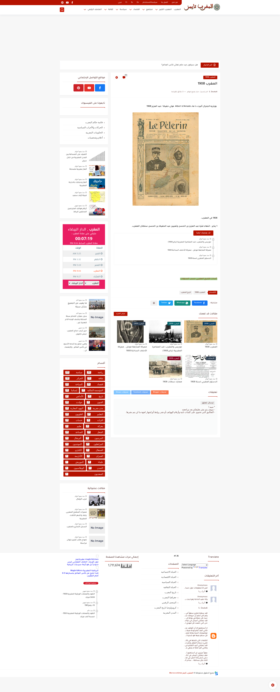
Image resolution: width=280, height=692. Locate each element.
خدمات (74, 420)
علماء (96, 462)
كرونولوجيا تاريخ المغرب (165, 607)
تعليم (73, 426)
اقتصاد (136, 9)
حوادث (74, 402)
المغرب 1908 (211, 347)
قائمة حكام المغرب (94, 122)
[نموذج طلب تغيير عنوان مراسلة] (97, 541)
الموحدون (74, 444)
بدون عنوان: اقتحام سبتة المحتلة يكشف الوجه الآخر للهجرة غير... (76, 319)
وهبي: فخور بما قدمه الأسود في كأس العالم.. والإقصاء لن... (75, 347)
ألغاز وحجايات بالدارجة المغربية (78, 184)
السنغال (95, 450)
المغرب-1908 (210, 77)
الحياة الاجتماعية (168, 572)
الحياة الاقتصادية (168, 577)
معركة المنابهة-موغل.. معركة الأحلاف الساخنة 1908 (189, 250)
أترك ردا (201, 591)
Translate (203, 568)
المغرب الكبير (165, 9)
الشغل (95, 432)
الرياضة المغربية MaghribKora (84, 571)
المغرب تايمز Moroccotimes (181, 673)
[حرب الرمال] (97, 500)
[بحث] (62, 9)
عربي (120, 3)
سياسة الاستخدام (150, 3)
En (138, 3)
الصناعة (74, 432)
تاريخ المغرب (186, 292)
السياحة (74, 384)
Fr (126, 3)
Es (132, 3)
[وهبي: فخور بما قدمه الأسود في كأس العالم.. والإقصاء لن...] (97, 345)
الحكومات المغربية (94, 132)
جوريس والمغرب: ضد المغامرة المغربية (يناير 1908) (189, 242)
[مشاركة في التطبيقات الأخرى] (154, 303)
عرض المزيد (120, 314)
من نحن (175, 3)
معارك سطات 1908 (172, 382)
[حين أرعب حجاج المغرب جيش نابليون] (97, 332)
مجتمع (149, 9)
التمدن (96, 468)
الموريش (75, 462)
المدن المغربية (169, 612)
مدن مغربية (96, 408)
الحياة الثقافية (169, 587)
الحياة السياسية (169, 582)
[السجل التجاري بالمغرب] (97, 528)
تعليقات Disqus (122, 392)
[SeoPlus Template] (216, 673)
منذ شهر (81, 328)
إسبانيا (71, 390)
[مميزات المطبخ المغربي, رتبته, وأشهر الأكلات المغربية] (97, 513)
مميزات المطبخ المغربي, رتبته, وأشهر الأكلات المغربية (76, 515)
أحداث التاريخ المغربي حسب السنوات (199, 279)
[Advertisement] (140, 38)
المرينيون (94, 438)
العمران (95, 456)
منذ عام (90, 610)
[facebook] (72, 3)
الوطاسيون (75, 468)
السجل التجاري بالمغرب (77, 527)
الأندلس (74, 396)
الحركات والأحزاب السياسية (90, 127)
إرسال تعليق (208, 403)
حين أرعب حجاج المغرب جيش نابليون (77, 332)
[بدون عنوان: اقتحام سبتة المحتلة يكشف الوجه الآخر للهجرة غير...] (97, 317)
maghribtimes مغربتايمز (87, 559)
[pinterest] (62, 3)
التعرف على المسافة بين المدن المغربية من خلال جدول (76, 157)
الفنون (95, 402)
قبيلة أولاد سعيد (79, 196)
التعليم (95, 414)
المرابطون (95, 444)
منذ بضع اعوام (204, 239)
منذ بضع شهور (80, 206)
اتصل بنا (164, 3)
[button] (200, 303)
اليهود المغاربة (74, 408)
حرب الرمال (81, 499)
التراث (95, 420)
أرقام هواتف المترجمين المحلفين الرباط (77, 210)
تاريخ (96, 396)
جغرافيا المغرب (169, 597)
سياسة (123, 9)
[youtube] (67, 3)
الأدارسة (74, 456)
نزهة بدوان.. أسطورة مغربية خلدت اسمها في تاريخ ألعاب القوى (168, 65)
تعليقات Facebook (140, 392)
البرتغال (73, 438)
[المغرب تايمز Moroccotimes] (202, 7)
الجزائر (74, 378)
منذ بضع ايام (80, 300)
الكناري (74, 450)
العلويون (74, 414)
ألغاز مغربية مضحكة (78, 169)
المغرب (177, 9)
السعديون (84, 474)
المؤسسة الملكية (92, 390)
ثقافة (110, 9)
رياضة (95, 372)
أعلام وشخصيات (95, 137)
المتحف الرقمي (95, 9)
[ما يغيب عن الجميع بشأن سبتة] (97, 304)
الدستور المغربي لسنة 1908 (199, 258)
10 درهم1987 (90, 605)
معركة (95, 426)
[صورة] (97, 155)
